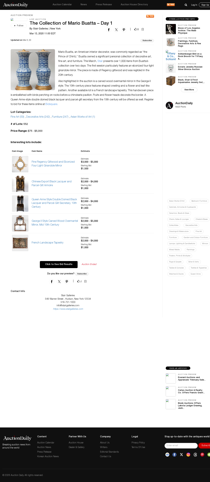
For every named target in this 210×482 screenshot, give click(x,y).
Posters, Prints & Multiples (179, 256)
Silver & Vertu (194, 262)
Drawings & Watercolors (179, 231)
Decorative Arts (191, 225)
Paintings (190, 250)
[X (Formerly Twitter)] (181, 455)
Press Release (104, 5)
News (84, 5)
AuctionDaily (184, 103)
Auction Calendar (62, 5)
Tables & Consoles (176, 268)
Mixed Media (174, 250)
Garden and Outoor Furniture (196, 238)
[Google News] (167, 455)
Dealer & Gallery (76, 447)
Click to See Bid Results (58, 264)
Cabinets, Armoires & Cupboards (182, 207)
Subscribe (147, 41)
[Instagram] (188, 455)
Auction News (44, 447)
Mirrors (205, 244)
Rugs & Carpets (175, 262)
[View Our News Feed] (171, 5)
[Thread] (195, 455)
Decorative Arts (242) (38, 117)
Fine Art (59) (17, 117)
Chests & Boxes (202, 219)
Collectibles (173, 225)
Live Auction (38, 19)
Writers (103, 447)
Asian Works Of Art (176, 201)
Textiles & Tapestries (199, 268)
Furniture (173, 238)
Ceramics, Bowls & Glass (179, 213)
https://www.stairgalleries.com (68, 309)
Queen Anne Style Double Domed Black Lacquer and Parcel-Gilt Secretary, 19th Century (54, 203)
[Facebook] (174, 455)
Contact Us (105, 457)
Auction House (76, 443)
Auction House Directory (134, 5)
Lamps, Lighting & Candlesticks (182, 244)
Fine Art (199, 231)
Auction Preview (22, 15)
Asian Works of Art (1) (83, 117)
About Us (104, 443)
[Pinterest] (202, 455)
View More (189, 90)
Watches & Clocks (176, 274)
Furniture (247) (60, 117)
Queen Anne (196, 274)
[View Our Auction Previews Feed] (150, 16)
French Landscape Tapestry (47, 243)
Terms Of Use (138, 447)
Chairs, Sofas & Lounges (179, 219)
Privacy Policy (138, 443)
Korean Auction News (48, 457)
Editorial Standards (109, 452)
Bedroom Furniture (199, 201)
